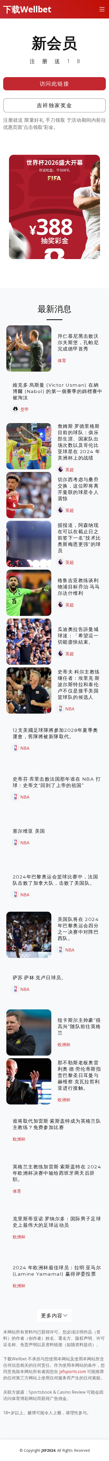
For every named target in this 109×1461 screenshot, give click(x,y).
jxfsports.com (72, 1371)
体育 (62, 360)
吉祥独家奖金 (54, 105)
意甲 (24, 409)
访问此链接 (55, 83)
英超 (69, 469)
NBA (69, 709)
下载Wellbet (27, 9)
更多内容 (52, 1315)
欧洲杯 (64, 1044)
